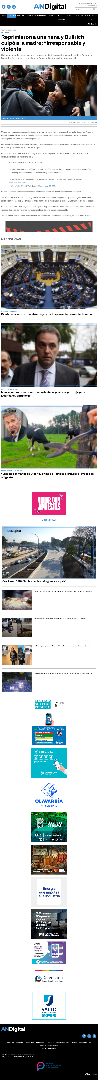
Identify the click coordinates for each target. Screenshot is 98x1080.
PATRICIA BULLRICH (79, 122)
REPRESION (89, 122)
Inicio (4, 16)
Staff (44, 1049)
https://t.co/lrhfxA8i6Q (18, 183)
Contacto (52, 1049)
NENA (95, 122)
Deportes (52, 16)
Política (12, 16)
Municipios (42, 16)
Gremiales (31, 16)
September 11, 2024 (47, 186)
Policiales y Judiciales (92, 20)
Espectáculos (80, 16)
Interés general (61, 18)
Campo (69, 16)
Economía (21, 16)
